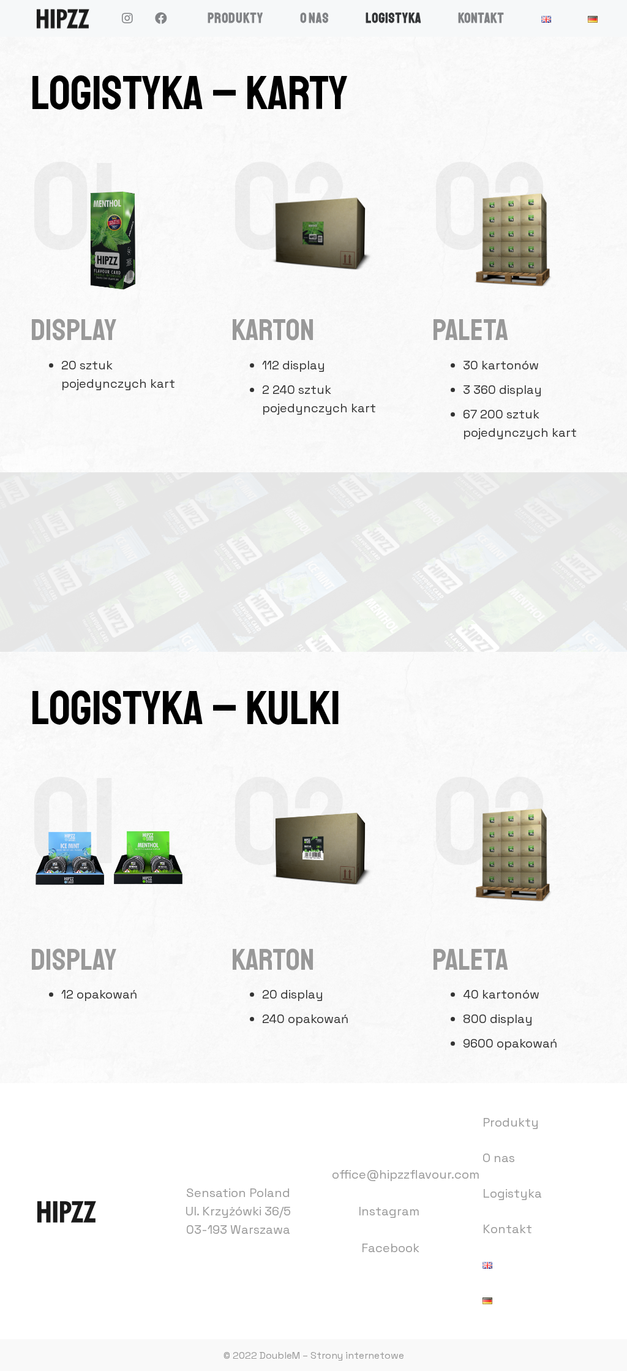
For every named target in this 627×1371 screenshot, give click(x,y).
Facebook (390, 1248)
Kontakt (507, 1229)
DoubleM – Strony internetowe (332, 1355)
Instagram (388, 1211)
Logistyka (512, 1193)
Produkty (510, 1122)
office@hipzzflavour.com (405, 1174)
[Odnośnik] (62, 18)
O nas (498, 1158)
